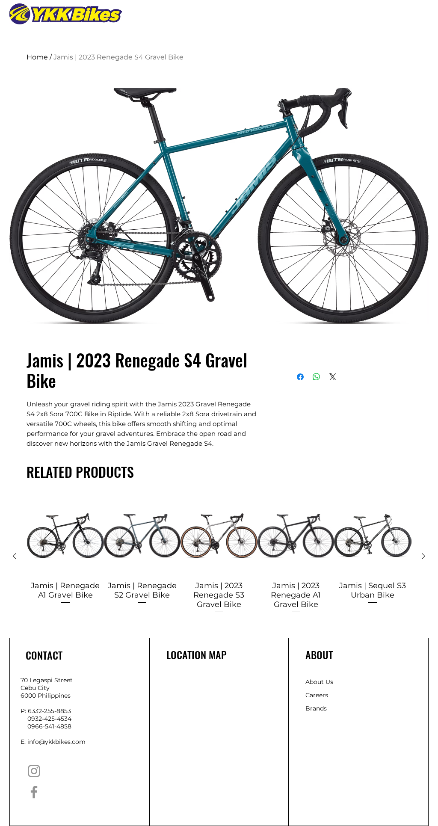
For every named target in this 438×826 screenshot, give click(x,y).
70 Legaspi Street (47, 719)
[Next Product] (423, 594)
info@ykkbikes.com (56, 781)
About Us (319, 721)
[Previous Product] (14, 594)
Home (37, 57)
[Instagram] (34, 810)
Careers (316, 734)
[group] (219, 594)
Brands (316, 747)
